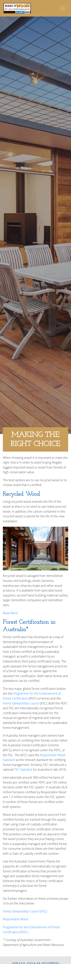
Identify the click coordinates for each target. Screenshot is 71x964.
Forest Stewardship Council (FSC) (25, 911)
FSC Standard (23, 769)
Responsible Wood (15, 919)
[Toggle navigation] (62, 8)
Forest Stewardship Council (21, 703)
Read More (10, 613)
